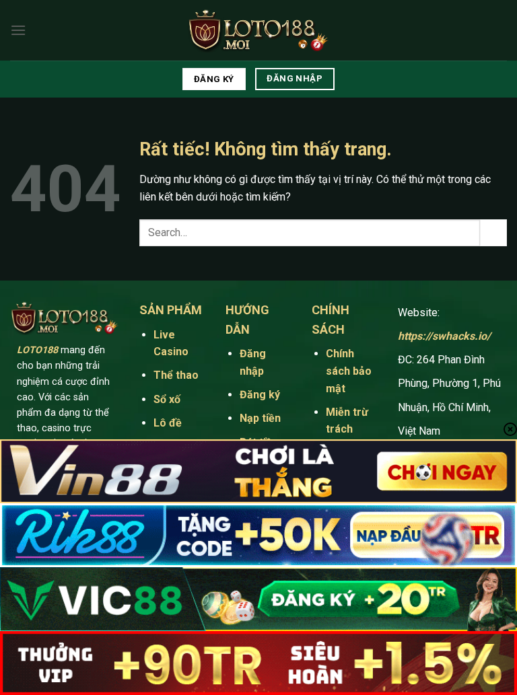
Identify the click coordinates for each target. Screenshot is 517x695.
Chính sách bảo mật (349, 370)
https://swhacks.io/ (444, 336)
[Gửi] (493, 232)
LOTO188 (37, 350)
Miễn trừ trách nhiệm (347, 429)
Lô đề (167, 422)
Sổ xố (166, 399)
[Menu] (18, 29)
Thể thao (177, 375)
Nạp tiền (260, 418)
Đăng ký (260, 394)
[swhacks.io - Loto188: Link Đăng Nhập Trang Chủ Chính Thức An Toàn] (258, 30)
